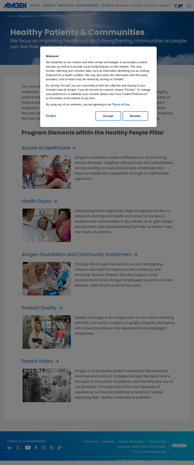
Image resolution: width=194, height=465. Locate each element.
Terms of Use (121, 104)
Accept (108, 116)
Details (51, 115)
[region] (98, 87)
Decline (135, 116)
